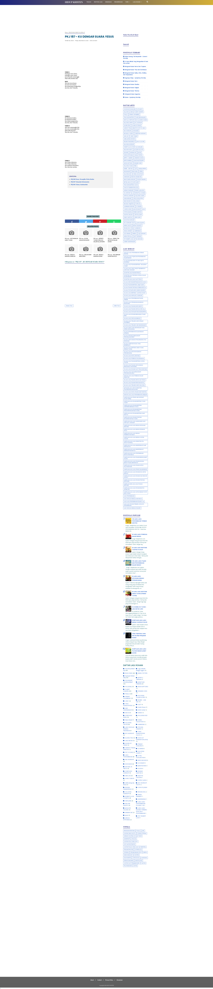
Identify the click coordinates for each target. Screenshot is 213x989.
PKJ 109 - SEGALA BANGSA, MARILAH (70, 255)
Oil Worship (127, 193)
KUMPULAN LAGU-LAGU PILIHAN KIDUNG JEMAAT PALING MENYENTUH (134, 462)
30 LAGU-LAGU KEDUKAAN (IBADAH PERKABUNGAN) (132, 352)
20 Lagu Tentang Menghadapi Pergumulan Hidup (132, 336)
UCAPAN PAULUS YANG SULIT (131, 847)
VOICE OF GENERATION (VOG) (131, 187)
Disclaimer (120, 980)
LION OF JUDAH (140, 222)
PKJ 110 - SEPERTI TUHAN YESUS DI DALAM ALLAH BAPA (99, 240)
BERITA (145, 852)
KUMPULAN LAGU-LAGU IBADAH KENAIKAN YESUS (134, 430)
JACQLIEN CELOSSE (138, 149)
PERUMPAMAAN (118, 2)
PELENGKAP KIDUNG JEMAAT (128, 681)
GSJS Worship (142, 233)
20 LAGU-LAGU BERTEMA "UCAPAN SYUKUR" (135, 293)
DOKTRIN (136, 855)
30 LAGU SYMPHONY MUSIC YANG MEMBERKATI (132, 344)
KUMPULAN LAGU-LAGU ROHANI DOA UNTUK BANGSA (135, 472)
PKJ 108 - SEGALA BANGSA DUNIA (98, 255)
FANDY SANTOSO (128, 217)
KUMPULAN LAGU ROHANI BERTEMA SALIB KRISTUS (134, 414)
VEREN (141, 171)
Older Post (117, 305)
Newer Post (69, 305)
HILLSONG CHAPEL (139, 195)
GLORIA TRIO (127, 125)
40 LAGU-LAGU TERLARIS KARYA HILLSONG (134, 385)
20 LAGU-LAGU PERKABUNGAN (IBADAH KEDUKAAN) (133, 302)
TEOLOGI (89, 2)
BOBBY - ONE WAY (128, 168)
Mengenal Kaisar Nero (131, 81)
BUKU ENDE (128, 673)
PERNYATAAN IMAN (128, 860)
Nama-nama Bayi (128, 855)
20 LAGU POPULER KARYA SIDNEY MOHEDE (134, 290)
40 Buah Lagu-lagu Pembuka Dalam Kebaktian (133, 376)
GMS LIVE (126, 136)
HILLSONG (126, 112)
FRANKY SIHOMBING (134, 114)
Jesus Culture (140, 141)
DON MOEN (136, 130)
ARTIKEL (132, 836)
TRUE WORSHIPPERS (129, 117)
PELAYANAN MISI (128, 866)
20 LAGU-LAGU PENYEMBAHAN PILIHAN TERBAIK (133, 299)
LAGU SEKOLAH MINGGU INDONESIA (133, 498)
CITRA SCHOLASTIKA (138, 198)
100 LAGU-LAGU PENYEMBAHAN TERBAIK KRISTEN (134, 253)
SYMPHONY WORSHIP (140, 133)
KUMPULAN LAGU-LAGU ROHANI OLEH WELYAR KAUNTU (135, 476)
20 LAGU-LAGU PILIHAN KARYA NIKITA (133, 306)
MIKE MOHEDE (127, 201)
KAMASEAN (126, 176)
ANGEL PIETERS (138, 155)
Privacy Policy (109, 980)
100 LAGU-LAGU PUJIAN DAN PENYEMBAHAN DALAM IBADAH (135, 257)
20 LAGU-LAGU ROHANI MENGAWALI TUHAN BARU (134, 315)
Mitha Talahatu (137, 225)
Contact (99, 980)
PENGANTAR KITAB (128, 849)
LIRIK (126, 701)
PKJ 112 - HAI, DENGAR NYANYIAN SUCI (114, 255)
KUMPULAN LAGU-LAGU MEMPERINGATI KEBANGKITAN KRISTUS (134, 450)
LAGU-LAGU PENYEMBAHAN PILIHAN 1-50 (134, 501)
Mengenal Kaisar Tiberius (132, 91)
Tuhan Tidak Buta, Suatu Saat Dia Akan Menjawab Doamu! (139, 635)
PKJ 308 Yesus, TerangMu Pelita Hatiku (82, 179)
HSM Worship (127, 198)
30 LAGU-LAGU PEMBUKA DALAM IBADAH (134, 358)
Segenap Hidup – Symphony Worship (135, 78)
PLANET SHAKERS (139, 112)
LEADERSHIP (127, 839)
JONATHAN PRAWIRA (139, 160)
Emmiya (134, 233)
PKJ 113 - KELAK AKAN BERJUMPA (85, 255)
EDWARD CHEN (138, 163)
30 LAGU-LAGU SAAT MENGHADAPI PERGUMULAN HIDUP (132, 372)
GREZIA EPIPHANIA (128, 155)
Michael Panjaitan (129, 204)
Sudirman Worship (129, 206)
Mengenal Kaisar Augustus (132, 94)
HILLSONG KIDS (128, 174)
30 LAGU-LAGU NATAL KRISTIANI (132, 355)
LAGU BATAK (129, 740)
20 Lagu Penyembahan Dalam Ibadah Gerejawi (134, 332)
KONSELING (144, 857)
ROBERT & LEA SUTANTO (130, 147)
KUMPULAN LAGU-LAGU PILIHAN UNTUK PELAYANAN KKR (133, 466)
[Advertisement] (106, 17)
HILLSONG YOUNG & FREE (130, 166)
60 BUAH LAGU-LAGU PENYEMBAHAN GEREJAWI (135, 394)
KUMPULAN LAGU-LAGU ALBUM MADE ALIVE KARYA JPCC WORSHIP (134, 422)
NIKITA (125, 120)
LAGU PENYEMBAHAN (129, 496)
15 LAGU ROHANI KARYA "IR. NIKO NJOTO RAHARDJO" (134, 261)
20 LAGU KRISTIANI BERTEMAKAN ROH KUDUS (135, 282)
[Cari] (147, 2)
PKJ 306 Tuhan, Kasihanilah (79, 184)
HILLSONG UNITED (128, 122)
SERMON (126, 836)
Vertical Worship (129, 195)
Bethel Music (127, 182)
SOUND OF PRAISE (136, 125)
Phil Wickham (138, 239)
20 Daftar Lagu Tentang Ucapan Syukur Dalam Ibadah (135, 276)
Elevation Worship (129, 220)
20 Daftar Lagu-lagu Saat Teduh (133, 279)
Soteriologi (138, 849)
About (92, 980)
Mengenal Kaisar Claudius (132, 84)
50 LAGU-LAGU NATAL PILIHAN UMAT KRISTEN (135, 392)
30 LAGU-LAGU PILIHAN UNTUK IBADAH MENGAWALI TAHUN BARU (133, 365)
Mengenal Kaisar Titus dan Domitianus (136, 69)
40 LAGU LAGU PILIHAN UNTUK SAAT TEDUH (134, 380)
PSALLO (126, 114)
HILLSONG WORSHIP (129, 144)
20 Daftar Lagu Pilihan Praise (132, 272)
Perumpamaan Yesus (136, 852)
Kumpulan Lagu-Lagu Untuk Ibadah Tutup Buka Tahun (135, 492)
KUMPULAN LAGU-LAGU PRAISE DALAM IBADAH (135, 469)
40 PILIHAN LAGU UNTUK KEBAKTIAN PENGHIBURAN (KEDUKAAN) (133, 388)
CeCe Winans (127, 233)
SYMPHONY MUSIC (133, 120)
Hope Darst (136, 182)
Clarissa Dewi (127, 209)
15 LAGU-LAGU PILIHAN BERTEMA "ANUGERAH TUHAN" (135, 265)
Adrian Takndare (128, 190)
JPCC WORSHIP (138, 122)
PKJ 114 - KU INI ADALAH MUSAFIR (84, 239)
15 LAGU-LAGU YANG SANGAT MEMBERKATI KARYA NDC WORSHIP (134, 269)
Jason (139, 152)
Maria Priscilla (128, 236)
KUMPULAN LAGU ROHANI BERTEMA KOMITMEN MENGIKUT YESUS (133, 406)
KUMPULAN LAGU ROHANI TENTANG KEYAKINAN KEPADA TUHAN (133, 418)
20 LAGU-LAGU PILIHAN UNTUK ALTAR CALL (134, 309)
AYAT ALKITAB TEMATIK (129, 844)
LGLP (136, 168)
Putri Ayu (138, 204)
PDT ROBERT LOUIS (128, 239)
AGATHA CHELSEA (128, 214)
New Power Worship (129, 179)
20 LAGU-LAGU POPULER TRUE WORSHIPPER (135, 311)
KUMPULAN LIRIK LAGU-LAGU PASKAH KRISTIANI (133, 484)
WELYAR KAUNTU (128, 149)
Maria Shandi (143, 120)
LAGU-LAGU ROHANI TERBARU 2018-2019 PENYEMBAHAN (134, 504)
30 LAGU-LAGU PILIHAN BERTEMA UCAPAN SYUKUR (134, 361)
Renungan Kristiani (129, 830)
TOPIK (127, 2)
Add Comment (93, 40)
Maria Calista (127, 225)
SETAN (135, 866)
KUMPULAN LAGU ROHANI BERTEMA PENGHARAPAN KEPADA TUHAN (133, 410)
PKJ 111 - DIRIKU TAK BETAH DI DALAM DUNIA (113, 240)
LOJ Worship (135, 193)
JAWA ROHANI (136, 209)
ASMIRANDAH (137, 231)
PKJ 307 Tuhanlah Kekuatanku (80, 182)
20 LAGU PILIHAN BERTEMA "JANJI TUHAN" (134, 284)
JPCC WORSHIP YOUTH (129, 222)
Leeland (126, 152)
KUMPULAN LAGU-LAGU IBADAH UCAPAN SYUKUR (134, 438)
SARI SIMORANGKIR (141, 117)
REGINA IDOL (127, 228)
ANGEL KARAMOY (128, 231)
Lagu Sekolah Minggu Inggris (132, 508)
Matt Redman (137, 236)
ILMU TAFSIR (139, 836)
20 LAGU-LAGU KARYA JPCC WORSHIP (133, 295)
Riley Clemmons (136, 228)
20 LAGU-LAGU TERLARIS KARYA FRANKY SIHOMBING (134, 321)
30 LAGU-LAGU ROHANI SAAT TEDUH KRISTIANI (135, 369)
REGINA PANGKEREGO (129, 141)
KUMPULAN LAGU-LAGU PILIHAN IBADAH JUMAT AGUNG (135, 458)
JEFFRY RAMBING (128, 160)
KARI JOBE (140, 147)
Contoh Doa (136, 857)
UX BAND (143, 193)
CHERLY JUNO (137, 217)
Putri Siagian (127, 212)
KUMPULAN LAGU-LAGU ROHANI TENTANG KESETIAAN (134, 480)
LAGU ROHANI (136, 2)
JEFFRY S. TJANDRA (128, 158)
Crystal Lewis (138, 214)
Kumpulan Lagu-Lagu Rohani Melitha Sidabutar (134, 488)
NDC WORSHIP (127, 130)
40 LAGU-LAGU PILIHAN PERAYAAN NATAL (134, 382)
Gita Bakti (139, 109)
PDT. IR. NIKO (142, 128)
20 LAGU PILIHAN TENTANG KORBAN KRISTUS (135, 287)
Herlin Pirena (142, 168)
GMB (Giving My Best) (129, 139)
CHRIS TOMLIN (133, 136)
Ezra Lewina (136, 201)
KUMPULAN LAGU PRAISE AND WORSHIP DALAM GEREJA (134, 398)
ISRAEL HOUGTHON (138, 174)
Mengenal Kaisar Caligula (132, 87)
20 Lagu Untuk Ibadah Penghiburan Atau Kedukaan (135, 340)
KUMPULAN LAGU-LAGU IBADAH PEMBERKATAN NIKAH (132, 434)
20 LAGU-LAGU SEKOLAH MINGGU (132, 318)
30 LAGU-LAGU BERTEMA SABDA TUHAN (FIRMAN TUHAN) (133, 348)
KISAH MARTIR (127, 857)
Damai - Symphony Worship (132, 97)
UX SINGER (139, 206)
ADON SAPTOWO (128, 163)
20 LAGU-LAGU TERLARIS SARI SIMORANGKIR (135, 325)
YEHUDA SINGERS (141, 179)
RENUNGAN (108, 2)
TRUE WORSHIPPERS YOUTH (131, 185)
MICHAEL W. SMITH (128, 133)
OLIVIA (143, 209)
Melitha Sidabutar (136, 176)
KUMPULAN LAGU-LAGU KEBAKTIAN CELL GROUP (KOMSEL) (134, 442)
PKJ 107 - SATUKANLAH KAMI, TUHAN (71, 239)
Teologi (134, 839)
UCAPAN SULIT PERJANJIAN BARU (132, 863)
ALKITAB (144, 863)
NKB (132, 112)
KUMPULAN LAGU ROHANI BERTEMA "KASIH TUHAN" (134, 402)
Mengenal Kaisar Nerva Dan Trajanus (135, 66)
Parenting (143, 847)
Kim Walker (127, 171)
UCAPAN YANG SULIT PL (130, 833)
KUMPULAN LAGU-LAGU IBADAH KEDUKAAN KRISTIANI (134, 426)
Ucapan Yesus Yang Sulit (131, 841)
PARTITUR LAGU (98, 2)
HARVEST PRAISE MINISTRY (130, 128)
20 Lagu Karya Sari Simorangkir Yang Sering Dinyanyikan (134, 328)
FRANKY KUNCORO (139, 190)
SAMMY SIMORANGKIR (129, 241)
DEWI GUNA (135, 171)
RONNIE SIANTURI (137, 212)
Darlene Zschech (139, 158)
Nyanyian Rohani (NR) (129, 109)
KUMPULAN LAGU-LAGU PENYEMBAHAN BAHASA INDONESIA (133, 454)
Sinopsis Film (138, 860)
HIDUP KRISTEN (74, 2)
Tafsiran (126, 852)
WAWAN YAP (133, 152)
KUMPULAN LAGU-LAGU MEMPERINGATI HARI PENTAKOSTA (135, 446)
